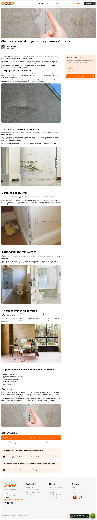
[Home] (8, 4)
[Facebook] (5, 503)
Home (41, 3)
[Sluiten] (87, 516)
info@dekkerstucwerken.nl (75, 71)
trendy (11, 318)
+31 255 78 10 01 (71, 68)
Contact (55, 3)
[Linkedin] (8, 503)
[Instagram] (12, 503)
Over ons (48, 3)
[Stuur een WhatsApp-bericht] (92, 515)
